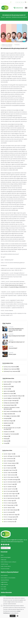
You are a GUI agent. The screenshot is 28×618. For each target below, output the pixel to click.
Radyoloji (7, 441)
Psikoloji (6, 438)
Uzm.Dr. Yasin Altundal (10, 472)
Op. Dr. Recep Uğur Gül (11, 505)
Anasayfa (3, 17)
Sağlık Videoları (4, 584)
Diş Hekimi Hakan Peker (10, 496)
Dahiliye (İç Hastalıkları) (11, 403)
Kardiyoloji (17, 44)
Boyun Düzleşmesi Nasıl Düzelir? (17, 336)
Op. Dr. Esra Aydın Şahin (11, 491)
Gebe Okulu (3, 589)
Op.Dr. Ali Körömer (9, 458)
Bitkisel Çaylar (12, 354)
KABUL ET (12, 615)
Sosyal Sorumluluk (5, 568)
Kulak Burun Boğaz (9, 421)
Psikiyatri (7, 436)
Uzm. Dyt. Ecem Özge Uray (11, 493)
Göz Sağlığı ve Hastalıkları (12, 416)
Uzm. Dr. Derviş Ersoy (10, 521)
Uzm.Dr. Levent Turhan (10, 489)
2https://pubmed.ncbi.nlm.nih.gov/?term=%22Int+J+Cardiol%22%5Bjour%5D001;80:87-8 (14, 287)
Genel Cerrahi (9, 386)
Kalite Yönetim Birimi (6, 566)
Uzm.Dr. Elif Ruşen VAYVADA (12, 456)
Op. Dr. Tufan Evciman (10, 475)
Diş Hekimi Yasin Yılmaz (10, 470)
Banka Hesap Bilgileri (6, 557)
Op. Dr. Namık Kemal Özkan (11, 498)
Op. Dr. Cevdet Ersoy (10, 486)
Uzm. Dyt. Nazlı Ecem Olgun (11, 514)
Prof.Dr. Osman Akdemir (7, 46)
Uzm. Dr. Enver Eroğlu (10, 484)
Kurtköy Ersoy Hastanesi (11, 366)
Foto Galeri (3, 586)
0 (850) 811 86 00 (19, 7)
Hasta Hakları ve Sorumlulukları (8, 577)
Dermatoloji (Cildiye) (10, 405)
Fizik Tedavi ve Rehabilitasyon (12, 411)
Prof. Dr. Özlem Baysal (10, 503)
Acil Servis (7, 389)
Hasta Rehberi (4, 575)
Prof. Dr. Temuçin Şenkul (11, 517)
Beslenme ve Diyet (10, 393)
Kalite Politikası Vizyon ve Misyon (8, 562)
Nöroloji (7, 425)
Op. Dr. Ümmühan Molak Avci (12, 482)
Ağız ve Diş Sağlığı (9, 391)
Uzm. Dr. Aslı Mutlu (9, 512)
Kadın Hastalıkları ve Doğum (12, 382)
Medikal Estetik (8, 423)
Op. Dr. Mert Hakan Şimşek (11, 510)
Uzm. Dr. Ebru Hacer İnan (11, 477)
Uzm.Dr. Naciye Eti (9, 507)
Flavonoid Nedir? (13, 348)
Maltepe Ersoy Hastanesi (7, 44)
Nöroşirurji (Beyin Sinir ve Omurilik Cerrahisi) (12, 428)
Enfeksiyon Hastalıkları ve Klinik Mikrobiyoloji (11, 408)
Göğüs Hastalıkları (9, 414)
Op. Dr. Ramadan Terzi (10, 519)
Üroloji (6, 443)
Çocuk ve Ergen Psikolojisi (11, 400)
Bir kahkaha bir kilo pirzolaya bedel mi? (19, 17)
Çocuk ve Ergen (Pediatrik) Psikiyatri (14, 396)
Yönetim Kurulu (4, 564)
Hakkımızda (3, 559)
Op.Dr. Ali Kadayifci (9, 461)
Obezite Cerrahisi (9, 431)
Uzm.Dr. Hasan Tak (9, 454)
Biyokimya (7, 384)
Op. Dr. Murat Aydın (10, 468)
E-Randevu (3, 596)
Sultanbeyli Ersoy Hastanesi (12, 371)
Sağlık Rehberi (8, 17)
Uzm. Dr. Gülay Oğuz (10, 500)
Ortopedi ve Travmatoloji (11, 434)
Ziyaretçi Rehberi (5, 580)
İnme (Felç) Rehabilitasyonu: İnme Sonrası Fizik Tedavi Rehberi (16, 330)
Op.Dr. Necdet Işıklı (9, 465)
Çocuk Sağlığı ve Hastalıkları (12, 398)
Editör (2, 555)
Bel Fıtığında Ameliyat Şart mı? (17, 342)
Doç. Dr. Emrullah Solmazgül (12, 479)
